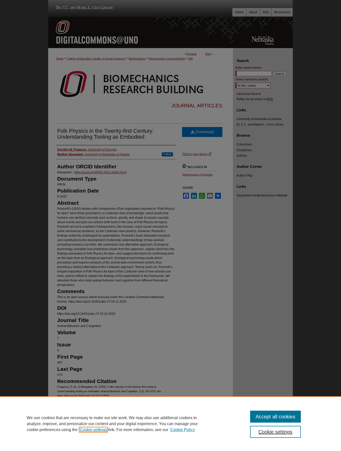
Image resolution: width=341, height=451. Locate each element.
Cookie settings (93, 430)
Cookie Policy (182, 430)
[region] (170, 423)
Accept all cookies (275, 416)
